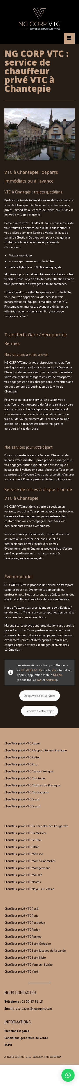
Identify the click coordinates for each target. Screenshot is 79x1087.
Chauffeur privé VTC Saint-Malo (25, 958)
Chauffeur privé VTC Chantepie (24, 778)
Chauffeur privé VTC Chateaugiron (26, 792)
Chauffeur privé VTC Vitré (21, 972)
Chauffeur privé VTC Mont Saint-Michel (29, 861)
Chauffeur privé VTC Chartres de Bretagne (32, 785)
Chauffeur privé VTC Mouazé (23, 875)
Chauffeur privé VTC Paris (21, 916)
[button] (68, 1075)
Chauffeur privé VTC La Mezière (25, 833)
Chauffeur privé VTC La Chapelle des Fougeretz (36, 826)
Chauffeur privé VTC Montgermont (27, 868)
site (54, 670)
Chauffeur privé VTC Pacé (21, 909)
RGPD (8, 1045)
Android (51, 680)
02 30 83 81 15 (31, 670)
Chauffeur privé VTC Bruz (21, 764)
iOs (39, 680)
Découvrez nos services (39, 696)
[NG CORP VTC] (39, 19)
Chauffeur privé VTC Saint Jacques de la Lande (35, 951)
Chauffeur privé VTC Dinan (21, 799)
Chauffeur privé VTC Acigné (22, 743)
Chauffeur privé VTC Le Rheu (23, 840)
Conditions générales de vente (26, 1038)
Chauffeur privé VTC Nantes (22, 882)
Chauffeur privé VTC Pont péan (24, 923)
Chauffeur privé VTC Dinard (22, 806)
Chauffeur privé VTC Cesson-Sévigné (28, 771)
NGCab (57, 675)
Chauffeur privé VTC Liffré (21, 847)
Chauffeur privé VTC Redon (22, 930)
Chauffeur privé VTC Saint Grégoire (27, 944)
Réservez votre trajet (40, 711)
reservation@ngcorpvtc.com (33, 1008)
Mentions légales (16, 1031)
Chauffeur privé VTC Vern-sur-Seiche (28, 965)
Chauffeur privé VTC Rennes (22, 937)
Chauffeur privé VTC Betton (22, 757)
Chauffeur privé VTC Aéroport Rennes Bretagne (35, 750)
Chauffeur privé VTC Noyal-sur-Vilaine (29, 889)
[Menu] (69, 38)
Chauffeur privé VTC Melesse (23, 854)
